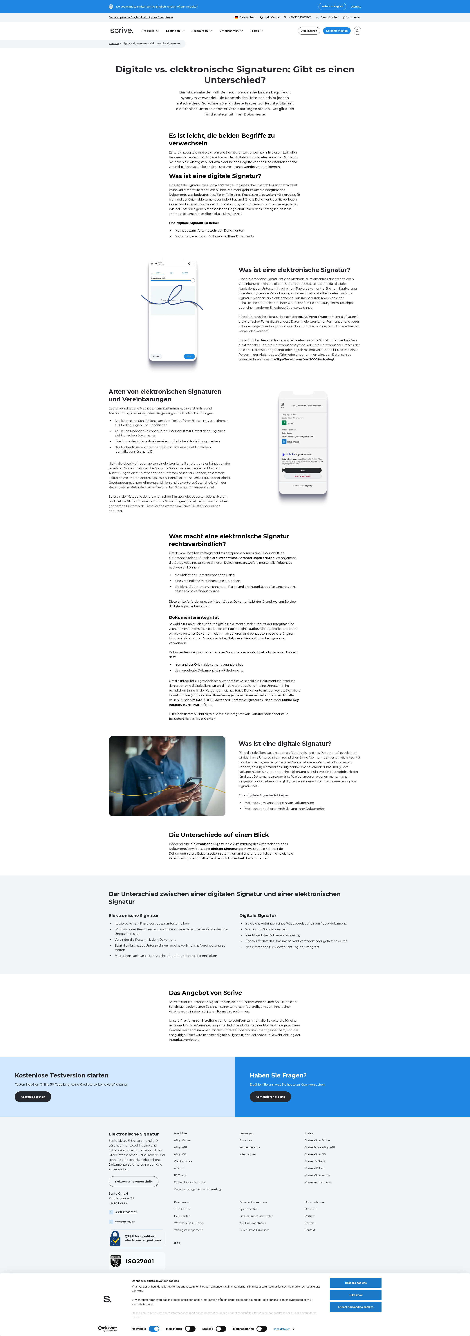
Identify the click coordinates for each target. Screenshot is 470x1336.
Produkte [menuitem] (148, 31)
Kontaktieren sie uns (270, 1096)
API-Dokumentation (252, 1223)
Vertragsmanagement (188, 1230)
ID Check (180, 1175)
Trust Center (182, 1209)
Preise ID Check (315, 1161)
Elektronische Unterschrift (133, 1181)
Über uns (310, 1209)
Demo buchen (329, 17)
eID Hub (179, 1168)
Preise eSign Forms (317, 1175)
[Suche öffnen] (357, 31)
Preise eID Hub (315, 1168)
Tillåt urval (355, 1294)
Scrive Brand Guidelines (254, 1230)
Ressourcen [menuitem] (200, 31)
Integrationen (248, 1154)
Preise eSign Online (317, 1140)
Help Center (272, 17)
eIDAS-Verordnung (312, 317)
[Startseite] (121, 31)
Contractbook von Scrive (189, 1182)
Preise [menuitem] (254, 31)
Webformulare (183, 1161)
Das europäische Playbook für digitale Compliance (141, 17)
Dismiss (356, 6)
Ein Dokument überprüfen (256, 1216)
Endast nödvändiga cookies (355, 1306)
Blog (177, 1243)
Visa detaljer (282, 1328)
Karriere (310, 1223)
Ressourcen (182, 1202)
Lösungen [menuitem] (173, 31)
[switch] (190, 1329)
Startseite (114, 43)
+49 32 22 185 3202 (126, 1212)
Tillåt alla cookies (356, 1282)
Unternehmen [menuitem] (229, 31)
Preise (309, 1133)
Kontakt (310, 1230)
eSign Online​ (182, 1140)
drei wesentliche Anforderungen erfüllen (243, 558)
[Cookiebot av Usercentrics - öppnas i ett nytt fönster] (107, 1329)
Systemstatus (248, 1209)
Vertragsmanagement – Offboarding (197, 1189)
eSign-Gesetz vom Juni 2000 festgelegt (304, 359)
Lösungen (246, 1133)
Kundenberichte (249, 1147)
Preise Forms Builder (318, 1182)
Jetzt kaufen (309, 30)
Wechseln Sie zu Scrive (189, 1223)
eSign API (180, 1147)
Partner (309, 1216)
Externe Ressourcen (253, 1202)
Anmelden (354, 17)
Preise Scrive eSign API (320, 1147)
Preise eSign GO (315, 1154)
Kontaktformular (125, 1221)
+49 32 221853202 (300, 17)
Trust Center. (205, 719)
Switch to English (332, 6)
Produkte (180, 1133)
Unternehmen (314, 1202)
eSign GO (180, 1154)
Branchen (245, 1140)
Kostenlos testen (337, 30)
